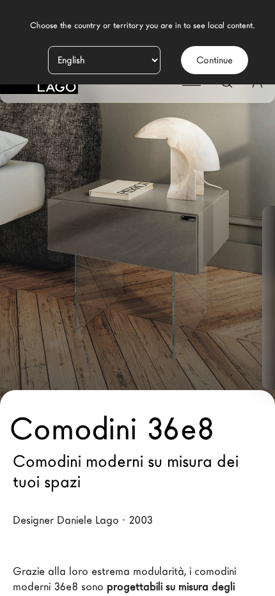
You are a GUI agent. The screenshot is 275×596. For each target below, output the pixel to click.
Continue (214, 60)
